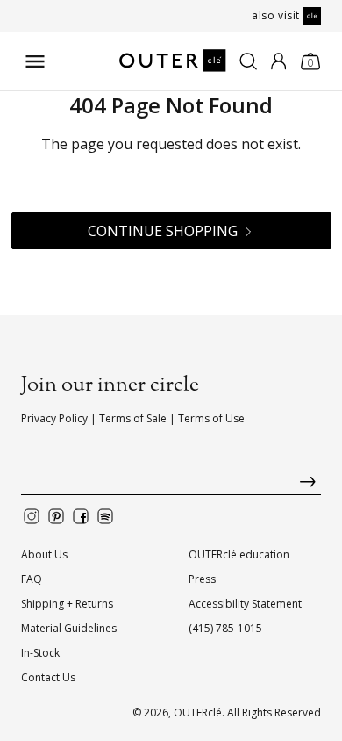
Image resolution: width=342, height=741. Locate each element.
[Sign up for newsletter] (171, 486)
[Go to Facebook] (80, 516)
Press (202, 579)
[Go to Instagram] (31, 516)
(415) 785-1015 (225, 628)
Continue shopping (163, 231)
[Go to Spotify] (105, 516)
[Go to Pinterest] (56, 516)
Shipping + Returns (67, 603)
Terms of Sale (133, 418)
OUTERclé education (239, 554)
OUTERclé (198, 712)
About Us (44, 554)
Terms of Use (211, 418)
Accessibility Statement (245, 603)
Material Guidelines (69, 628)
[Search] (248, 61)
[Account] (278, 61)
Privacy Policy (54, 418)
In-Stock (40, 652)
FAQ (31, 579)
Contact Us (48, 677)
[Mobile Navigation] (35, 61)
